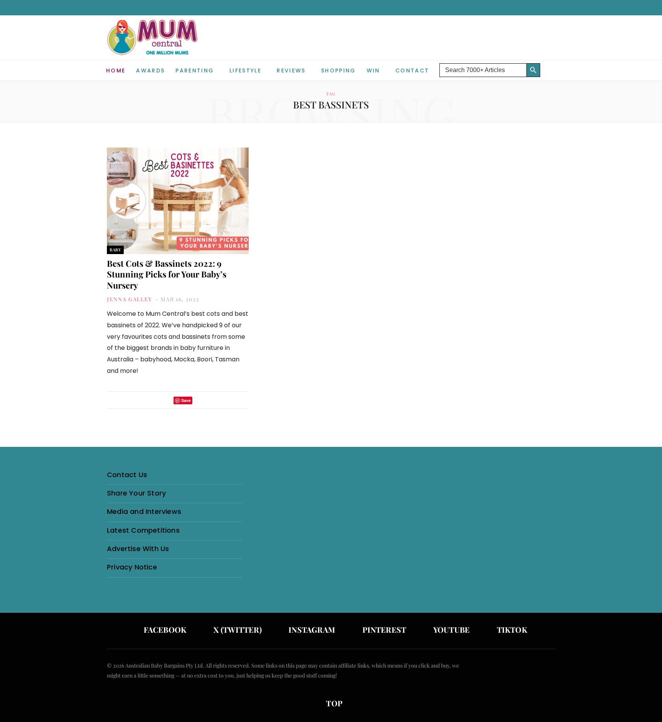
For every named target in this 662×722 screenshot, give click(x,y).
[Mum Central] (153, 45)
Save (186, 400)
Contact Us (127, 474)
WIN (373, 70)
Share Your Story (136, 493)
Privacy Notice (132, 567)
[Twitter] (165, 400)
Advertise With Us (138, 548)
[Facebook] (155, 400)
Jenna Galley (129, 299)
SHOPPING (338, 70)
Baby (115, 250)
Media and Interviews (144, 511)
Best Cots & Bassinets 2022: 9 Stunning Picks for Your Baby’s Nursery (166, 274)
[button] (549, 64)
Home (115, 70)
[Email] (200, 400)
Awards (150, 70)
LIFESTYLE (245, 70)
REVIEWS (291, 70)
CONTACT (412, 70)
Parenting (194, 70)
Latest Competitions (143, 530)
